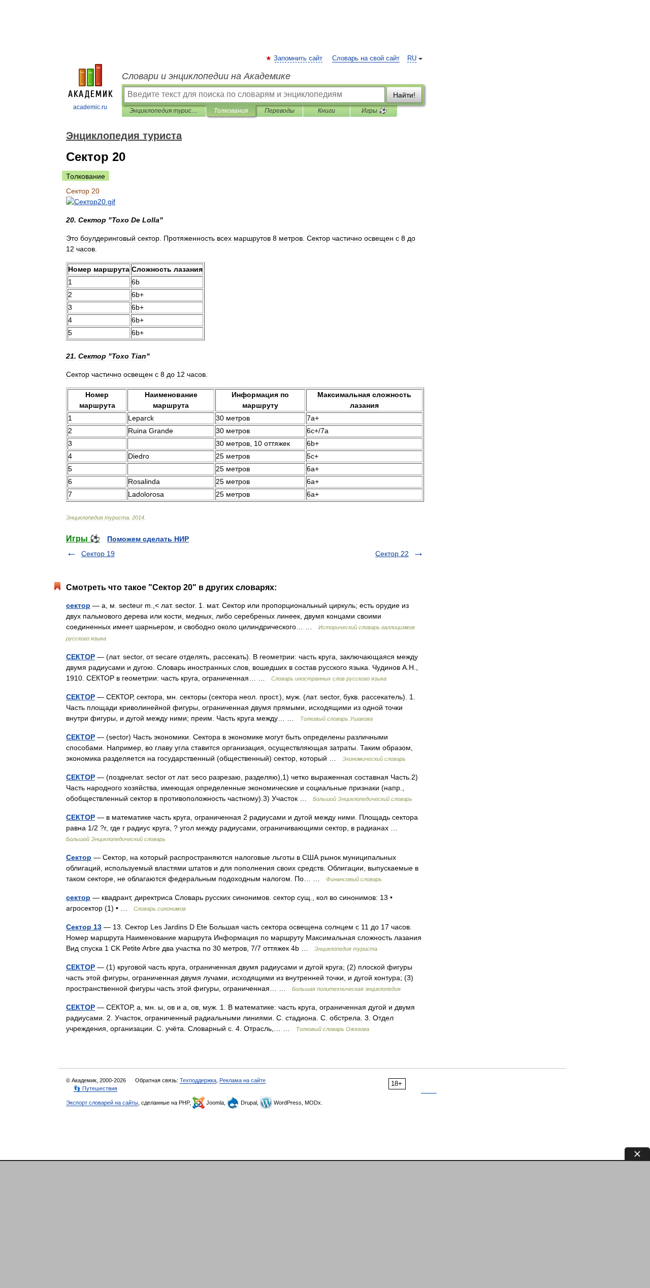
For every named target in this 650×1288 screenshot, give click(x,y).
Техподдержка (198, 1080)
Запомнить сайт (298, 58)
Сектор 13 (84, 927)
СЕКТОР (80, 657)
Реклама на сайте (242, 1080)
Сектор (78, 857)
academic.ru (90, 107)
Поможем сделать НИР (148, 539)
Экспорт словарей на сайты (102, 1103)
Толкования (231, 110)
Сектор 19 (98, 554)
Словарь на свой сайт (366, 58)
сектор (78, 605)
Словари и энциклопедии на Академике (206, 76)
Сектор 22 (392, 554)
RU (411, 58)
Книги (326, 110)
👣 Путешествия (95, 1088)
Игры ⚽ (374, 110)
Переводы (280, 110)
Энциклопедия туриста (163, 110)
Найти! (404, 95)
